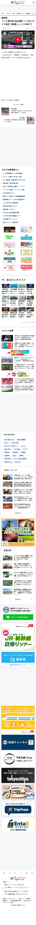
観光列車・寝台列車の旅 (10, 183)
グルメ (6, 442)
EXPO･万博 (15, 442)
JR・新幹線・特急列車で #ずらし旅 (14, 180)
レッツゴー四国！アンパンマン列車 (14, 189)
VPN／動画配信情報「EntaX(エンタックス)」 (16, 894)
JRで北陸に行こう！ (9, 193)
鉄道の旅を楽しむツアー (10, 206)
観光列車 (16, 452)
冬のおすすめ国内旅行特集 (11, 212)
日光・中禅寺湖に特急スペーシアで (14, 186)
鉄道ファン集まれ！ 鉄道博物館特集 (14, 196)
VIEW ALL (18, 513)
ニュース (4, 17)
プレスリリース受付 (8, 902)
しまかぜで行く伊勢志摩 (10, 203)
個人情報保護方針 (14, 900)
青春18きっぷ (20, 13)
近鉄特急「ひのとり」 (10, 209)
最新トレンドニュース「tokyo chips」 (15, 884)
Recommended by (26, 322)
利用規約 (28, 898)
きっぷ (23, 446)
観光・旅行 (7, 449)
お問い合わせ (27, 900)
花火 (13, 13)
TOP (2, 13)
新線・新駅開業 (21, 439)
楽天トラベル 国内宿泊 (10, 222)
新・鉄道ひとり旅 (9, 439)
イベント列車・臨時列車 (20, 458)
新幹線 (23, 452)
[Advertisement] (18, 79)
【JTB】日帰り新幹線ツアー (12, 216)
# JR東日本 (16, 100)
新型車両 (28, 13)
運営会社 (5, 900)
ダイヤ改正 (17, 449)
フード (25, 449)
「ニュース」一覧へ (18, 104)
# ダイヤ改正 (8, 100)
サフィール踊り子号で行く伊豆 (12, 176)
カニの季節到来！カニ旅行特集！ (13, 173)
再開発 (21, 455)
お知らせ (20, 898)
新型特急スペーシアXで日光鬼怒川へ (14, 199)
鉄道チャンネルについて (9, 898)
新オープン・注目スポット (11, 446)
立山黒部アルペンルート (10, 219)
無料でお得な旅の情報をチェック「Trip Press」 (17, 891)
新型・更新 (7, 458)
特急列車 (7, 452)
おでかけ (8, 13)
